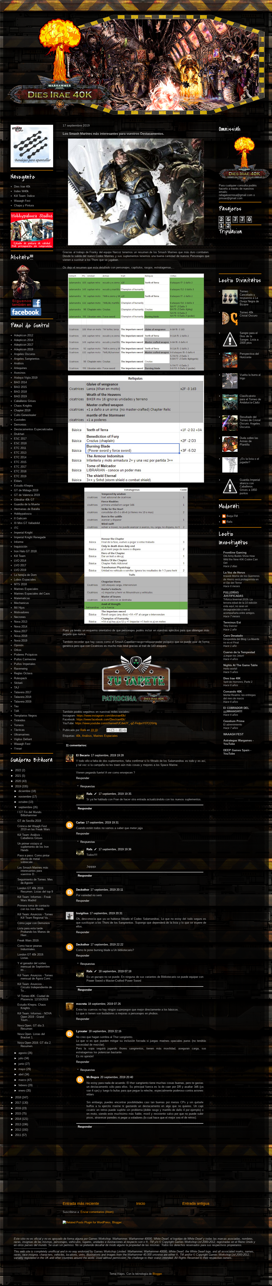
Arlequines (20, 368)
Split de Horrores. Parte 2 (237, 681)
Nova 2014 (20, 626)
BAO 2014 (20, 382)
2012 (18, 1129)
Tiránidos (19, 720)
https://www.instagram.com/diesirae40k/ (101, 715)
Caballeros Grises (25, 401)
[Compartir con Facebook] (121, 730)
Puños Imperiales (24, 664)
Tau (16, 706)
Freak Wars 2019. (28, 940)
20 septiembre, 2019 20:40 (116, 1077)
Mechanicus (21, 603)
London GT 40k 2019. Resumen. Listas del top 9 (35, 890)
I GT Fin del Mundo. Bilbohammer (29, 813)
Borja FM (232, 516)
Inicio (140, 1203)
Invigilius (82, 913)
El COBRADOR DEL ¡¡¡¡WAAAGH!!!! (236, 709)
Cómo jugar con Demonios (33, 923)
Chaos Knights (23, 405)
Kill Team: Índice (24, 195)
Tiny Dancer (230, 626)
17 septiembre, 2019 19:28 (107, 755)
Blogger (157, 1273)
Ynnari (18, 748)
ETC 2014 (20, 457)
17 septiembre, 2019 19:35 (115, 793)
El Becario (83, 755)
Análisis (87, 735)
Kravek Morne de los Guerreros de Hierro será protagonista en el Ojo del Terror (241, 579)
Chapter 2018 (22, 410)
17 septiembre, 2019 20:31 (106, 913)
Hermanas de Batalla (27, 509)
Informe (18, 542)
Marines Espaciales (106, 735)
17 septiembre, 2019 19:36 (115, 849)
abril (21, 1074)
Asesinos (20, 372)
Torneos (19, 725)
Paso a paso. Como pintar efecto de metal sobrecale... (33, 859)
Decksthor (82, 889)
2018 (18, 1097)
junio (21, 1063)
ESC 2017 (20, 438)
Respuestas (87, 786)
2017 (18, 1102)
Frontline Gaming (234, 552)
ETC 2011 (20, 448)
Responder (82, 778)
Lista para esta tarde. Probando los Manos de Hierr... (33, 932)
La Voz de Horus (234, 572)
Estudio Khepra (23, 485)
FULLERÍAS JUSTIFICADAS (233, 594)
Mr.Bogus (92, 1077)
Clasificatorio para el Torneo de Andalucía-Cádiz (250, 399)
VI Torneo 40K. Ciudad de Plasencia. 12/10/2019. (33, 997)
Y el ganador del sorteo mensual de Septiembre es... (33, 966)
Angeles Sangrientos (27, 358)
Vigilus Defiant (23, 739)
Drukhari (19, 434)
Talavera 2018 (22, 696)
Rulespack (20, 678)
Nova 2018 (20, 635)
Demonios (20, 424)
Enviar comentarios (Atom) (97, 1212)
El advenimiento (232, 724)
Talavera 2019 (22, 701)
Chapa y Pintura (24, 205)
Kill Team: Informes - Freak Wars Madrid (34, 898)
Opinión (18, 645)
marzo (22, 1080)
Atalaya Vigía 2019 (25, 377)
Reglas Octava (23, 673)
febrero (23, 1085)
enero (22, 1090)
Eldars (18, 481)
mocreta (81, 1003)
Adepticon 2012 (23, 335)
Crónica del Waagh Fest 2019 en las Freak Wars (33, 828)
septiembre (25, 807)
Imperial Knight (23, 532)
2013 (18, 1124)
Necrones (20, 617)
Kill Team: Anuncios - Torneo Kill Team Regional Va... (35, 916)
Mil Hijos (19, 607)
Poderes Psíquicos (25, 654)
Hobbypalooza (22, 513)
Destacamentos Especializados (33, 429)
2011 (18, 1135)
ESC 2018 (20, 443)
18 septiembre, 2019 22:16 (105, 1031)
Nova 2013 (20, 621)
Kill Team (20, 556)
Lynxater (81, 1031)
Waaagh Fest (22, 200)
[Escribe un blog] (112, 730)
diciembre (24, 791)
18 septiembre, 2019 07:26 (104, 1003)
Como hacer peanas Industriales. (29, 947)
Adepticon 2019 (23, 349)
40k (78, 735)
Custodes (20, 419)
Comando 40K (232, 691)
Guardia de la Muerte (27, 504)
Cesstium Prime (233, 721)
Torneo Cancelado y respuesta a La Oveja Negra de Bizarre (249, 298)
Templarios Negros (25, 715)
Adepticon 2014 (23, 340)
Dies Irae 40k (22, 186)
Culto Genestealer (25, 415)
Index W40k (21, 191)
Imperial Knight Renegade (30, 537)
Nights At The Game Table (240, 665)
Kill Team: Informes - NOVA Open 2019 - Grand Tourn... (34, 1017)
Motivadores (21, 612)
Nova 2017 (20, 631)
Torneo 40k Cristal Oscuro (248, 314)
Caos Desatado (233, 635)
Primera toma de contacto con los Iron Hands (33, 907)
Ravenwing (20, 668)
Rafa (89, 793)
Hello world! (230, 668)
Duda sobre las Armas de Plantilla (249, 441)
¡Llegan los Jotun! (233, 655)
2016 (18, 1108)
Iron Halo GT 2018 (25, 551)
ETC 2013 (20, 452)
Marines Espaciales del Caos (32, 593)
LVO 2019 (20, 570)
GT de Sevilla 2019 (29, 820)
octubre (23, 801)
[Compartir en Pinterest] (125, 730)
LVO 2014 (20, 560)
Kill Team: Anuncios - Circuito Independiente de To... (34, 987)
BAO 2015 (20, 387)
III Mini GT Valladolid (27, 523)
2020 (18, 781)
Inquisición (20, 546)
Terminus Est (232, 622)
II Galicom (20, 518)
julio (21, 1058)
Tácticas (19, 729)
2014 (18, 1118)
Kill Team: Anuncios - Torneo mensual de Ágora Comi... (35, 977)
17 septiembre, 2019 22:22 (107, 944)
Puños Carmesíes (25, 659)
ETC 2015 (20, 462)
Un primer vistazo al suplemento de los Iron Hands (33, 847)
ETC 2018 (20, 471)
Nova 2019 (20, 640)
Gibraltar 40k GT (24, 499)
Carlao (80, 822)
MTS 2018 (20, 584)
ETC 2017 (20, 466)
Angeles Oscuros (24, 354)
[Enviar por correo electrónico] (108, 730)
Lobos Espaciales (25, 579)
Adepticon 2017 (23, 344)
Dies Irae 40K (232, 678)
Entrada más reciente (81, 1203)
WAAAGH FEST (233, 734)
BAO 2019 (20, 396)
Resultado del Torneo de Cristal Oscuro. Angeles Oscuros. (250, 422)
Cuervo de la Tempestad (239, 652)
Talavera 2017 (22, 692)
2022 (18, 770)
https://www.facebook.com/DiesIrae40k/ (100, 719)
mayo (22, 1069)
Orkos (17, 650)
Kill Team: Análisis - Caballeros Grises (29, 836)
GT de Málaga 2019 (26, 490)
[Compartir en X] (117, 730)
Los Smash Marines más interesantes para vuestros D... (32, 871)
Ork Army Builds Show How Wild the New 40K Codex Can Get (240, 559)
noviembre (25, 796)
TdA (16, 711)
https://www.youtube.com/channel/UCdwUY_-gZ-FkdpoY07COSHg (116, 723)
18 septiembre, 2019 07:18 (115, 971)
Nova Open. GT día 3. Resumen (31, 1027)
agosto (23, 1053)
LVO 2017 (20, 565)
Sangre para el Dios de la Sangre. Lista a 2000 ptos (249, 338)
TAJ (16, 687)
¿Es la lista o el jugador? (249, 460)
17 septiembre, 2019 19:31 (102, 822)
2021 (18, 775)
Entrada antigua (195, 1203)
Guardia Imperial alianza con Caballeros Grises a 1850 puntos (250, 486)
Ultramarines (22, 734)
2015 (18, 1113)
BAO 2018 (20, 391)
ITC (16, 527)
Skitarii (18, 682)
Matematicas (22, 598)
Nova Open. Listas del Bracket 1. (31, 1035)
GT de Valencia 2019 (27, 495)
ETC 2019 (20, 476)
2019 (18, 786)
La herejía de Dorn (25, 574)
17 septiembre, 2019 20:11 (107, 889)
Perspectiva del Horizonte (249, 355)
